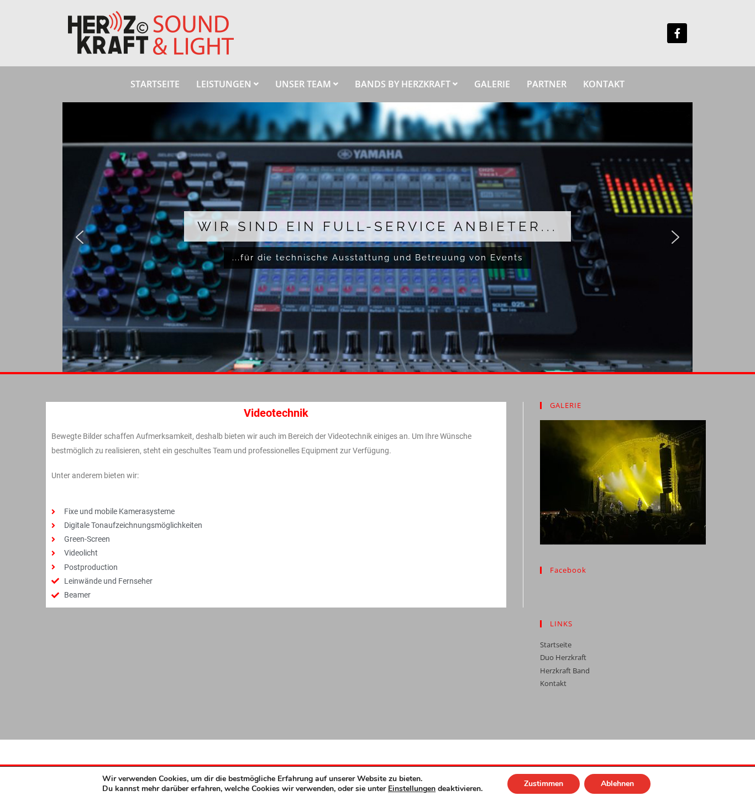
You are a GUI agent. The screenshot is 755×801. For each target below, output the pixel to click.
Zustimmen (543, 783)
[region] (377, 237)
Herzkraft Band (565, 671)
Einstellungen (412, 789)
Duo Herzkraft (563, 657)
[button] (79, 237)
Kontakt (553, 683)
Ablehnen (617, 783)
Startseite (556, 645)
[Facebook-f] (677, 33)
